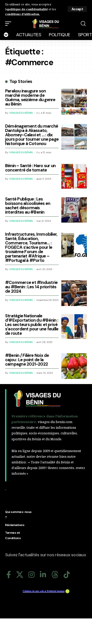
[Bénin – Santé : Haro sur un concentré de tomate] (74, 176)
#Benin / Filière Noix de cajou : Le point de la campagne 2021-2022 (27, 359)
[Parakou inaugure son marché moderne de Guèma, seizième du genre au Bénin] (74, 101)
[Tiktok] (66, 575)
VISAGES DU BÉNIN (21, 112)
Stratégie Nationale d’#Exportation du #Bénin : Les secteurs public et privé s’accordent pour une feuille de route (31, 324)
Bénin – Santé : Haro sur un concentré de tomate (30, 168)
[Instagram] (31, 575)
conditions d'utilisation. (22, 14)
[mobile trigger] (9, 24)
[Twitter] (20, 575)
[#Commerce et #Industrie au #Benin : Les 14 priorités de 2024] (74, 293)
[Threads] (55, 575)
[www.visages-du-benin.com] (46, 23)
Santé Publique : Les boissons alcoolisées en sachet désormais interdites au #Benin (27, 205)
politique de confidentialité (27, 9)
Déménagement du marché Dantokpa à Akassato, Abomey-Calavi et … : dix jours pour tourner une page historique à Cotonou (32, 134)
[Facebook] (8, 575)
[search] (83, 24)
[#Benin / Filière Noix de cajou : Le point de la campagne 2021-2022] (74, 366)
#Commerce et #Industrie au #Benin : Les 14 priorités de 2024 (31, 287)
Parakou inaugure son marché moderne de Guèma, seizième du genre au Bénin (30, 97)
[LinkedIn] (43, 575)
